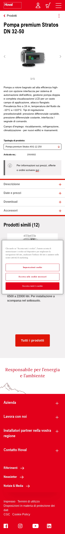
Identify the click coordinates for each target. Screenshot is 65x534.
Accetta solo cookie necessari (32, 277)
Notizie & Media (13, 485)
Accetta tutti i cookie (32, 286)
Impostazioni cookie (32, 267)
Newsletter (10, 476)
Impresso (9, 501)
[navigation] (58, 5)
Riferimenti (11, 467)
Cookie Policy (21, 514)
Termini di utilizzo (29, 501)
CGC (7, 514)
